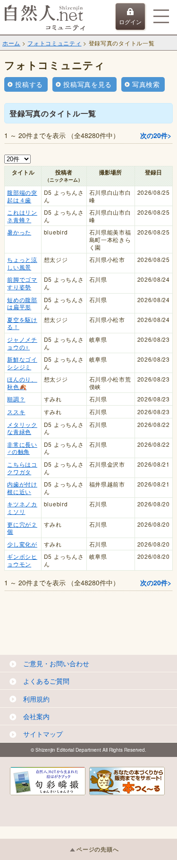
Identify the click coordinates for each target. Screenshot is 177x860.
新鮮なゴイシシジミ (22, 363)
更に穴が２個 (22, 528)
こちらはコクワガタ (22, 468)
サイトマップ (43, 733)
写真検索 (146, 84)
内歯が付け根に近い (22, 487)
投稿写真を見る (87, 84)
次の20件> (155, 135)
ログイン (130, 21)
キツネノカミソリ (22, 507)
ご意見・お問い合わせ (56, 663)
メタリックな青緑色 (22, 428)
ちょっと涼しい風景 (22, 263)
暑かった (19, 232)
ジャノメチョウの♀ (22, 343)
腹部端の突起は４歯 (22, 196)
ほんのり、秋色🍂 (22, 383)
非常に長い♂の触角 (22, 448)
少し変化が (22, 544)
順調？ (16, 399)
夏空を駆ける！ (22, 323)
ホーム (11, 43)
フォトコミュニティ (54, 43)
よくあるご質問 (46, 681)
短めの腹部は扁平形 (22, 303)
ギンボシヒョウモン (22, 560)
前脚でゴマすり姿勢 (22, 283)
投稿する (29, 84)
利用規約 (36, 699)
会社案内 (36, 716)
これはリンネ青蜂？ (22, 216)
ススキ (16, 412)
